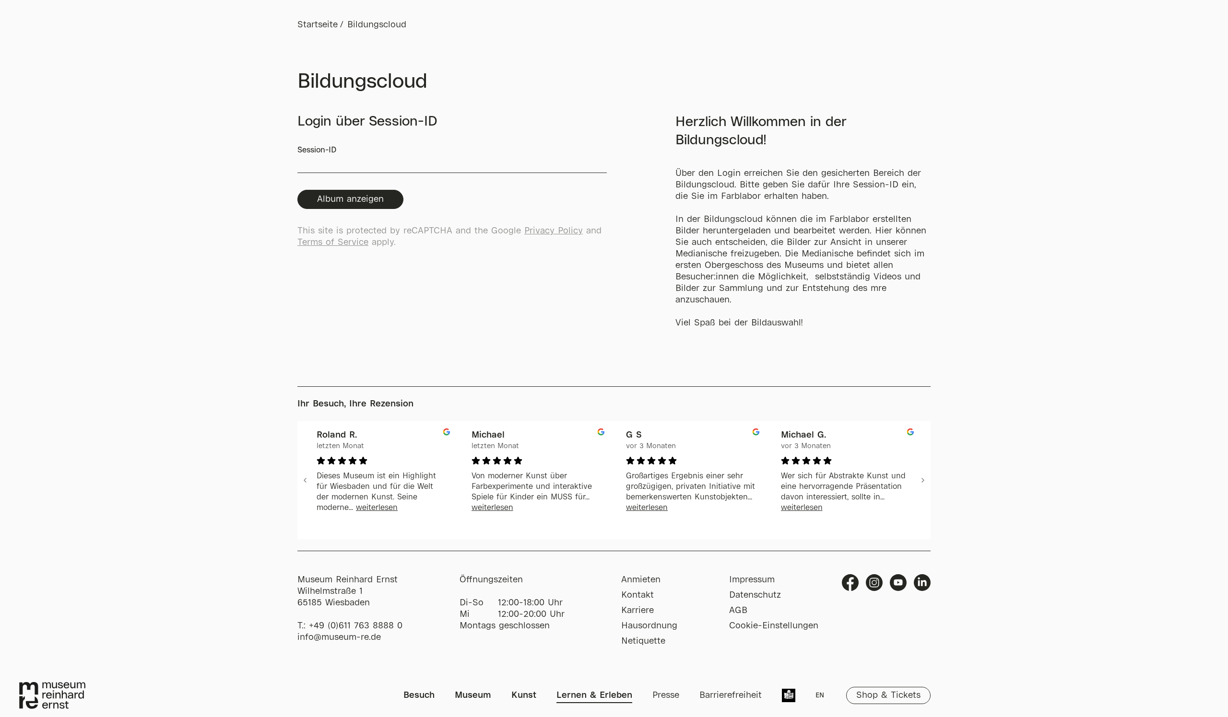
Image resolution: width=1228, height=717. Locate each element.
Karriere (637, 610)
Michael (488, 435)
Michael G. (803, 435)
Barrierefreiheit (730, 695)
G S (634, 435)
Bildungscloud (376, 25)
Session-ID (316, 150)
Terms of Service (332, 242)
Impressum (752, 580)
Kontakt (637, 595)
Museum (473, 695)
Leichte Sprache (788, 696)
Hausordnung (649, 626)
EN (819, 695)
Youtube (898, 582)
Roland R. (337, 435)
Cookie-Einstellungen (773, 626)
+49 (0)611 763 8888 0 (355, 626)
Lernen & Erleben (594, 695)
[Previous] (305, 480)
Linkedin (922, 582)
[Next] (923, 480)
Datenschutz (755, 595)
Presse (665, 695)
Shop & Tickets (888, 695)
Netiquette (643, 641)
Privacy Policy (553, 231)
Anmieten (641, 580)
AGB (738, 610)
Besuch (419, 695)
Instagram (874, 582)
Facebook (850, 582)
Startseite (317, 25)
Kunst (523, 695)
